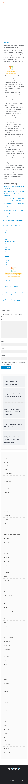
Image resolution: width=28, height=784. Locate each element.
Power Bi (7, 256)
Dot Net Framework (10, 241)
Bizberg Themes (22, 780)
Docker (5, 569)
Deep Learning (7, 546)
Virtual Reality (7, 744)
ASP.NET (7, 230)
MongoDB (6, 656)
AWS (5, 477)
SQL (5, 721)
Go (4, 603)
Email (2, 348)
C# (5, 235)
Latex (5, 634)
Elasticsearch (7, 580)
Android (6, 458)
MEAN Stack (7, 641)
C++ (6, 237)
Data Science (7, 531)
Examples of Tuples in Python (11, 213)
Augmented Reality (8, 473)
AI (4, 454)
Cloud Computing (8, 511)
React (5, 687)
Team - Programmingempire (12, 286)
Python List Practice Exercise (10, 217)
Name (3, 341)
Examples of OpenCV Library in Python (13, 210)
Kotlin (6, 251)
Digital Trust (7, 557)
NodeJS (5, 664)
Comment (3, 319)
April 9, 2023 (6, 42)
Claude (5, 508)
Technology (6, 729)
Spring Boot (7, 718)
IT (4, 618)
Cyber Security (7, 527)
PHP (6, 254)
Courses (6, 519)
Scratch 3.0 (7, 260)
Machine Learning (8, 637)
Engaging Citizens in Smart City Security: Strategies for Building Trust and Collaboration (13, 193)
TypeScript (7, 262)
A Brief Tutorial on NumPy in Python (12, 225)
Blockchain (6, 489)
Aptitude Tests (7, 466)
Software (6, 710)
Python (6, 258)
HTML (6, 243)
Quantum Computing (9, 683)
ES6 (5, 584)
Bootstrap (6, 492)
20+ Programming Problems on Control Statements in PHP (13, 293)
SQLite (5, 725)
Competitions (7, 515)
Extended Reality (8, 588)
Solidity (6, 714)
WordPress (10, 780)
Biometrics (6, 485)
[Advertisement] (14, 22)
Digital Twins (7, 561)
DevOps (6, 550)
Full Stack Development (10, 595)
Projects (6, 676)
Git (4, 599)
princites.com (6, 280)
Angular (7, 228)
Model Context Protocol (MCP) (11, 653)
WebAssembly (7, 752)
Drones (5, 576)
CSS (6, 239)
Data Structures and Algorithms (12, 534)
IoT (5, 245)
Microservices (7, 649)
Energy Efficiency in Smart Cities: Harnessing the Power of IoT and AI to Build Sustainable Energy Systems (14, 300)
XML (5, 756)
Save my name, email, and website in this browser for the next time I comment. (14, 363)
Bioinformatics (7, 481)
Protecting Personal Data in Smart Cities (13, 203)
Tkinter (5, 733)
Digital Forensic (8, 553)
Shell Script (7, 702)
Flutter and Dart (8, 592)
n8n (5, 660)
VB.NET (6, 264)
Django (5, 565)
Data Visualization (8, 538)
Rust (5, 695)
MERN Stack (7, 645)
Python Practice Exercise (9, 207)
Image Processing (8, 611)
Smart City (6, 706)
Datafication (7, 542)
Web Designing (7, 748)
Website (3, 355)
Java (6, 247)
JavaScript (7, 249)
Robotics (6, 691)
